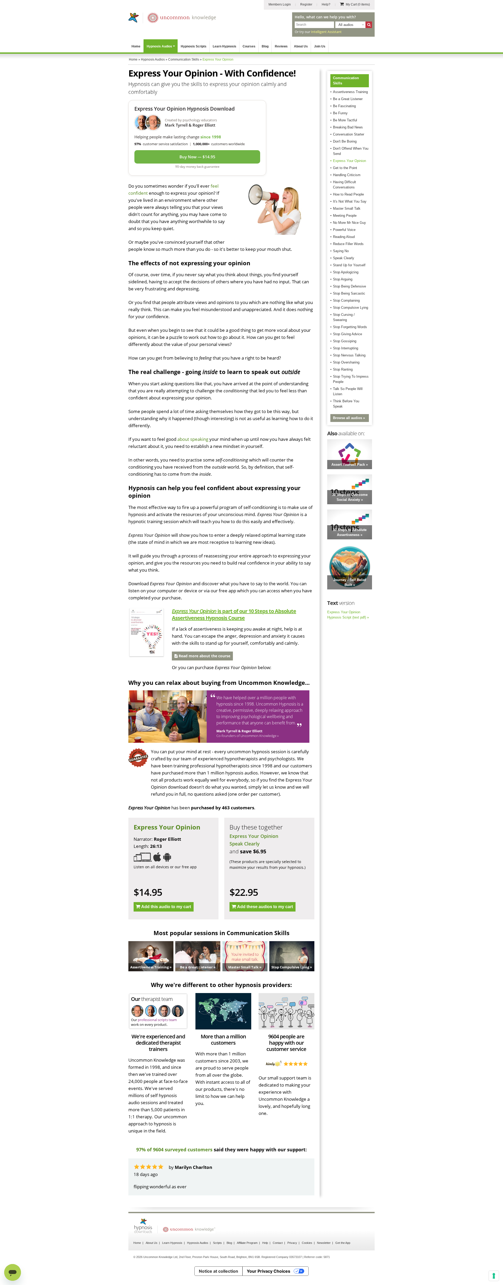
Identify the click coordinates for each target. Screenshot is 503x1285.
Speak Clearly (244, 844)
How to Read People (348, 194)
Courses (249, 46)
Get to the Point (345, 168)
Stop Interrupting (345, 348)
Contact (278, 1242)
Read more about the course (204, 655)
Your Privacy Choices (268, 1271)
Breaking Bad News (348, 127)
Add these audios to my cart (265, 906)
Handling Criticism (346, 175)
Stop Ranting (343, 369)
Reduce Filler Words (348, 244)
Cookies (307, 1242)
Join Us (319, 46)
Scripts (217, 1242)
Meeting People (345, 216)
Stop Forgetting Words (350, 327)
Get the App (342, 1242)
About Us (301, 46)
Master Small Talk (346, 208)
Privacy (292, 1242)
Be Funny (340, 113)
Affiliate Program (247, 1242)
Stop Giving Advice (347, 334)
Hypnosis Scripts (193, 46)
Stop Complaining (346, 300)
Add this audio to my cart (166, 906)
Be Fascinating (344, 106)
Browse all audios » (349, 418)
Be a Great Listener (348, 99)
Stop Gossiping (344, 341)
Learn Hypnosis (224, 46)
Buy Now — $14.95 (197, 156)
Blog (265, 46)
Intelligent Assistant (326, 31)
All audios (345, 25)
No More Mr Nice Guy (349, 223)
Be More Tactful (345, 120)
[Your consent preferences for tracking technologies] (494, 1276)
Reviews (281, 46)
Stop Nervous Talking (349, 355)
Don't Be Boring (345, 141)
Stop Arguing (342, 279)
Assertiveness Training (350, 92)
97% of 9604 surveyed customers (174, 1149)
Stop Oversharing (346, 362)
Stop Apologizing (345, 272)
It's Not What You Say (350, 201)
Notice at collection (218, 1271)
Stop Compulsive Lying (350, 308)
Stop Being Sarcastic (349, 293)
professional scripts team (157, 1019)
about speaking (192, 439)
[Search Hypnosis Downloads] (368, 24)
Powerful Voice (344, 230)
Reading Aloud (344, 237)
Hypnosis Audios (159, 46)
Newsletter (324, 1242)
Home (136, 46)
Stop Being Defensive (349, 286)
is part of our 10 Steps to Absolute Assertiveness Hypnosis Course (234, 614)
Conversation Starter (348, 134)
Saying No (341, 251)
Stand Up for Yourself (349, 265)
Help (265, 1242)
